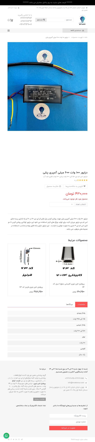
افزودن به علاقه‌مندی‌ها (74, 186)
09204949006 (25, 24)
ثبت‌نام (10, 8)
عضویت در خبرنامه (68, 428)
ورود (15, 8)
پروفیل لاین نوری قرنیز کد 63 (31, 287)
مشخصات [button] (81, 304)
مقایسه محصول (53, 186)
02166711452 (26, 18)
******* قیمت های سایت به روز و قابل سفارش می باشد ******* (47, 2)
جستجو (40, 20)
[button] (10, 20)
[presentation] (85, 106)
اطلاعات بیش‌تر (39, 399)
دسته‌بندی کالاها (76, 30)
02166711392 (26, 21)
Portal (73, 440)
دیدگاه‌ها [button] (69, 304)
